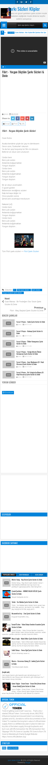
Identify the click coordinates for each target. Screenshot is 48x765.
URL (23, 124)
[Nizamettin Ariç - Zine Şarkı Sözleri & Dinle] (6, 617)
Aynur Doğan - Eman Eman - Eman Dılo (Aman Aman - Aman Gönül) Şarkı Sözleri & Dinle (28, 685)
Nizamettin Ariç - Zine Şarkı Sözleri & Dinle (26, 613)
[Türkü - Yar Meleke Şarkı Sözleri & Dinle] (6, 605)
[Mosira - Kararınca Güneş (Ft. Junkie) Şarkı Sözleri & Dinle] (6, 664)
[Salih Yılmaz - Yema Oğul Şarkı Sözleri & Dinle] (6, 653)
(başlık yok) (5, 672)
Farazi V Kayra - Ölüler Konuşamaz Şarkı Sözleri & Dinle (29, 342)
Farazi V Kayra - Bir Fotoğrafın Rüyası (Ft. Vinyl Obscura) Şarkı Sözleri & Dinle (30, 373)
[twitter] (26, 2)
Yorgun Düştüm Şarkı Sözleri (12, 293)
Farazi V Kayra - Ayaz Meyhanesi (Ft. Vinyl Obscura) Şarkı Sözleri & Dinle (30, 363)
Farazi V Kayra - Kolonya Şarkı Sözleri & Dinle (29, 332)
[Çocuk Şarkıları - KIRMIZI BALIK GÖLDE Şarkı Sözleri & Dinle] (6, 594)
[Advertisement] (24, 95)
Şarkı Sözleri (36, 290)
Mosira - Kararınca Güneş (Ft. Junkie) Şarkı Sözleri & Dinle (28, 662)
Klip (4, 748)
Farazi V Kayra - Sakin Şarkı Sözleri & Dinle (30, 321)
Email (7, 124)
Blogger (28, 762)
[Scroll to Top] (44, 761)
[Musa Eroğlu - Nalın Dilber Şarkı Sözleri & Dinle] (6, 642)
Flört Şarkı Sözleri (31, 251)
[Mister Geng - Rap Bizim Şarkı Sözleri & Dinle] (6, 583)
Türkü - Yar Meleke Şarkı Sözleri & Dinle (25, 602)
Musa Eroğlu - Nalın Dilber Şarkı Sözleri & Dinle (27, 638)
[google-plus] (22, 2)
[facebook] (17, 2)
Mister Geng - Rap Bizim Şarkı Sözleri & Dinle (27, 579)
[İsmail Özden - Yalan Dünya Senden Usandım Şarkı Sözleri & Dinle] (6, 628)
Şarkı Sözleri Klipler (24, 8)
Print (15, 124)
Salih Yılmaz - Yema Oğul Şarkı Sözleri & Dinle (27, 650)
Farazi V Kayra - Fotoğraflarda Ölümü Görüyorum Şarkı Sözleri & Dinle (28, 352)
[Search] (45, 25)
